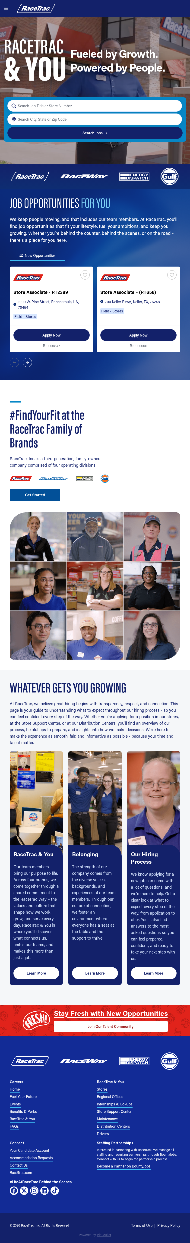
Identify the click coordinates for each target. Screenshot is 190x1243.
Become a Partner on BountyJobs (124, 1166)
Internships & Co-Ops (115, 1103)
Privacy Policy (168, 1225)
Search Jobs (92, 132)
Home (15, 1089)
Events (15, 1103)
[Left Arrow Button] (14, 362)
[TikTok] (55, 1190)
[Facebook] (14, 1190)
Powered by (95, 1235)
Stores (102, 1089)
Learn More (36, 973)
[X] (24, 1190)
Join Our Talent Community (110, 1026)
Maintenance (107, 1118)
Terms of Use (141, 1225)
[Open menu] (6, 8)
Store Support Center (114, 1111)
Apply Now (51, 335)
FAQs (14, 1126)
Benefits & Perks (23, 1111)
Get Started (35, 494)
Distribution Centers (113, 1126)
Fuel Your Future (23, 1096)
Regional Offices (110, 1096)
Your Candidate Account (29, 1150)
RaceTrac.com (21, 1172)
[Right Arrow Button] (27, 362)
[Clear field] (176, 119)
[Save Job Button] (85, 275)
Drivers (103, 1133)
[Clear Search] (176, 106)
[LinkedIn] (44, 1190)
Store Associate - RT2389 (40, 292)
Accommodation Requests (31, 1157)
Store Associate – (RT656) (128, 292)
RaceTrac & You (22, 1118)
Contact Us (19, 1165)
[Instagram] (34, 1190)
